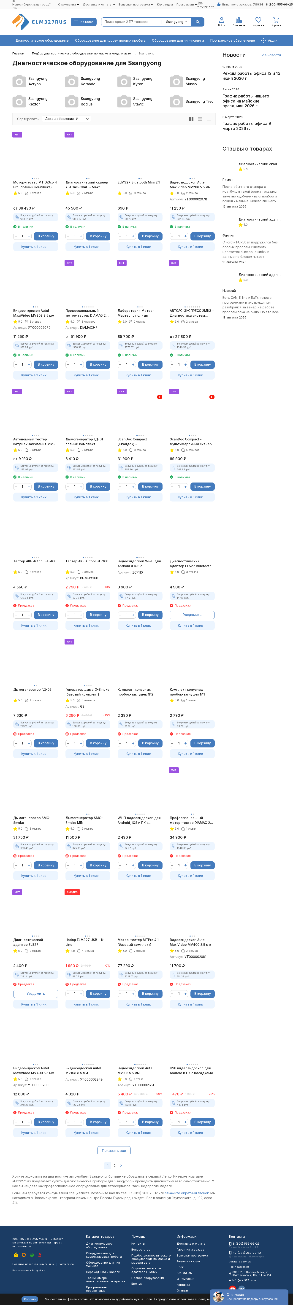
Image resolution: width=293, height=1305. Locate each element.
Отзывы (182, 1290)
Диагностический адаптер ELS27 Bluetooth (191, 563)
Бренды (136, 1283)
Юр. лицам (165, 4)
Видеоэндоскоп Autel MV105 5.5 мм (135, 1070)
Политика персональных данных (33, 1264)
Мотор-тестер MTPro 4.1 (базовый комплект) (138, 942)
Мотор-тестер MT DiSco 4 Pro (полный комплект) (35, 184)
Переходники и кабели (103, 1272)
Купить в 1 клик (33, 247)
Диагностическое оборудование (42, 40)
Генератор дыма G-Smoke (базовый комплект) (87, 692)
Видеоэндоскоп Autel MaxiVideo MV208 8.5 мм (33, 313)
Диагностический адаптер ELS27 (28, 942)
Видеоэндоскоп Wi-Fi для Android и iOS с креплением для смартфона (139, 563)
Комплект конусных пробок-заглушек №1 (187, 692)
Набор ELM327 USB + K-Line (85, 942)
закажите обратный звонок (187, 1193)
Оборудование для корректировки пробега (110, 40)
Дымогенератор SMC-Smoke (32, 820)
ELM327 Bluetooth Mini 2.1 (139, 182)
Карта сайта (66, 1264)
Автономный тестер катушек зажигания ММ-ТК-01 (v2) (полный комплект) (34, 441)
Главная (18, 53)
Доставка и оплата (191, 1243)
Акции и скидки (188, 1261)
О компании (185, 1279)
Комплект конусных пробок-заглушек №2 (135, 692)
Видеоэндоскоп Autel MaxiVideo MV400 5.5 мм (33, 1070)
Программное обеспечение (232, 40)
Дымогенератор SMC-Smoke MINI (84, 820)
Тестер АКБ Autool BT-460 (34, 561)
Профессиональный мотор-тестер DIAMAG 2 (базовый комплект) (190, 820)
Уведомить (192, 615)
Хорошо (30, 1299)
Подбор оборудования (148, 1278)
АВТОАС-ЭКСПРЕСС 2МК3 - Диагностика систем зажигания (192, 313)
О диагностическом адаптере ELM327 (146, 1270)
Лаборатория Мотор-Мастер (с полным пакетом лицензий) (136, 313)
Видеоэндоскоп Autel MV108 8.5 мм (83, 1070)
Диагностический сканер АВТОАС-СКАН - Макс (86, 184)
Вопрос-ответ (141, 1249)
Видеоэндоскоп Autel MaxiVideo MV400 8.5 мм (190, 942)
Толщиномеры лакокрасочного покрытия (105, 1279)
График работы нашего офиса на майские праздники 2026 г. (245, 101)
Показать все (114, 1150)
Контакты (138, 1243)
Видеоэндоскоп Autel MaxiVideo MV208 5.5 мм (190, 184)
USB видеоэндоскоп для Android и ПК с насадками (191, 1070)
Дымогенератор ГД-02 (32, 689)
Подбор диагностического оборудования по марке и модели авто (81, 53)
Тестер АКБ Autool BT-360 (86, 561)
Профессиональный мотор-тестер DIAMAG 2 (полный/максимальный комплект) (85, 313)
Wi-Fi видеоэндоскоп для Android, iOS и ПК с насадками (139, 820)
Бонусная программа (192, 1255)
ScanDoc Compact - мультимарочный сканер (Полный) (191, 441)
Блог (180, 1267)
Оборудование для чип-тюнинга (178, 40)
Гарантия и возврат (191, 1249)
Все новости (271, 55)
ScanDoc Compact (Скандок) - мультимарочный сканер (139, 441)
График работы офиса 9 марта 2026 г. (246, 126)
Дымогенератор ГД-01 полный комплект (84, 441)
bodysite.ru (39, 1270)
